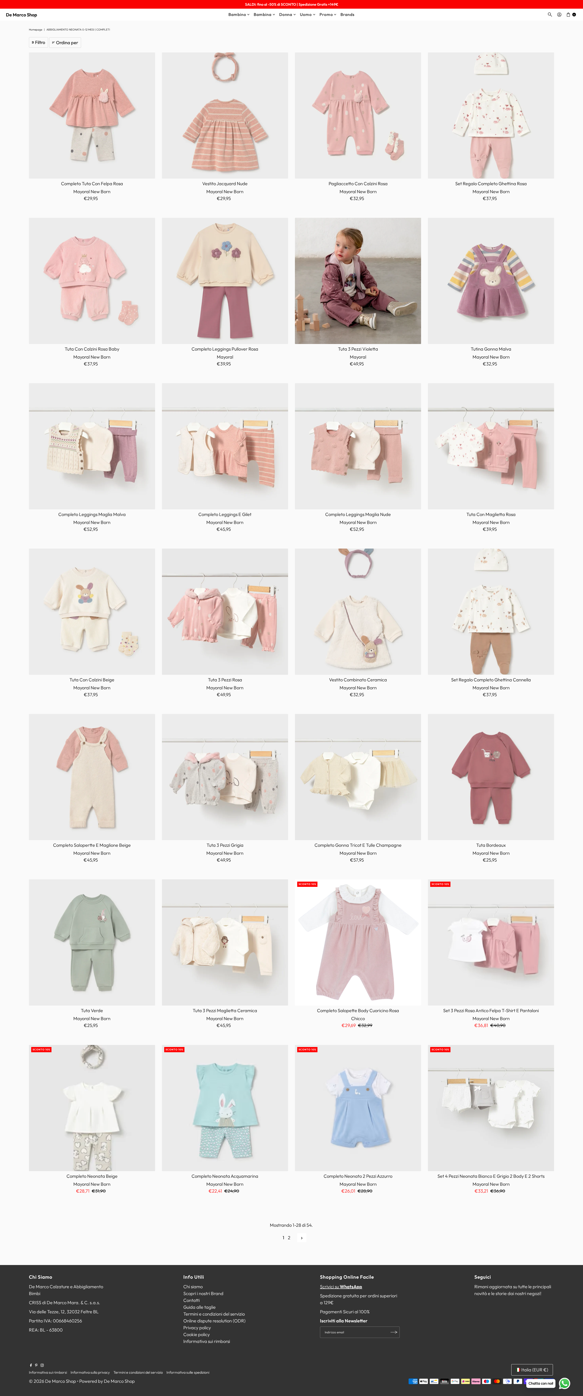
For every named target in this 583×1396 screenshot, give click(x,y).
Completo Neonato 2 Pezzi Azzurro (358, 1176)
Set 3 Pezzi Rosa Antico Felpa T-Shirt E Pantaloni (491, 1010)
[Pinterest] (36, 1365)
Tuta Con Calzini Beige (91, 680)
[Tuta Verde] (92, 942)
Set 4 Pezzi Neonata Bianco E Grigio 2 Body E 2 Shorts (491, 1176)
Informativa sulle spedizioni (187, 1372)
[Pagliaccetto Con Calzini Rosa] (358, 115)
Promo (326, 14)
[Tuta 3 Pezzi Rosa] (225, 612)
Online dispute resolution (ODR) (214, 1321)
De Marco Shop (21, 15)
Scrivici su (341, 1286)
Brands (347, 14)
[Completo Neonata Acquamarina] (225, 1108)
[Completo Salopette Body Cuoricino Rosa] (358, 942)
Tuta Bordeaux (491, 845)
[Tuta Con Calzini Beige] (92, 612)
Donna (285, 14)
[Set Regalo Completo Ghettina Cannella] (491, 612)
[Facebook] (31, 1365)
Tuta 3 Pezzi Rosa (225, 680)
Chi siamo (193, 1286)
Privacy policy (197, 1327)
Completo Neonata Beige (92, 1176)
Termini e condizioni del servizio (214, 1314)
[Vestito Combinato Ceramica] (358, 612)
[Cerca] (550, 14)
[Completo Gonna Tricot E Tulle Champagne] (358, 777)
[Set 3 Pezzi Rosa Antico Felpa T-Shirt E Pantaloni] (491, 942)
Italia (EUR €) (534, 1370)
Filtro (40, 42)
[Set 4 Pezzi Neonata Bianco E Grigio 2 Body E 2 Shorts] (491, 1108)
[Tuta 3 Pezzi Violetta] (358, 281)
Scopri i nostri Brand (203, 1293)
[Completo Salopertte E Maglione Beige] (92, 777)
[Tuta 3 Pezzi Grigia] (225, 777)
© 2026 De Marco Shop (52, 1381)
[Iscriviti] (394, 1332)
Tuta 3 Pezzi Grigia (225, 845)
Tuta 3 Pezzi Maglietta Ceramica (225, 1010)
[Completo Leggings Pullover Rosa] (225, 281)
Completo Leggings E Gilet (224, 514)
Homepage (35, 29)
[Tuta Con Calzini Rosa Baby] (92, 281)
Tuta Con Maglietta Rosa (491, 514)
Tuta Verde (92, 1010)
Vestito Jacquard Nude (225, 183)
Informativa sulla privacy (90, 1372)
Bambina (262, 14)
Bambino (237, 14)
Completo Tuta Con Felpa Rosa (92, 183)
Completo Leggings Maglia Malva (92, 514)
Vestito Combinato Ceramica (358, 680)
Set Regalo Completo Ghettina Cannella (491, 680)
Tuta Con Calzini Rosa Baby (92, 349)
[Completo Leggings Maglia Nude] (358, 446)
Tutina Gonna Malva (491, 349)
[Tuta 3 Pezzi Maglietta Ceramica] (225, 942)
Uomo (306, 14)
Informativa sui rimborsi (206, 1341)
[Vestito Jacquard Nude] (225, 115)
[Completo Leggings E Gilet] (225, 446)
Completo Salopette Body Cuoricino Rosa (358, 1010)
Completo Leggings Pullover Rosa (225, 349)
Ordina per (67, 42)
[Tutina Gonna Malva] (491, 281)
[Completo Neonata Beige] (92, 1108)
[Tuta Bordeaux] (491, 777)
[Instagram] (42, 1365)
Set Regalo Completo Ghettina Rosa (491, 183)
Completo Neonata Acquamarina (225, 1176)
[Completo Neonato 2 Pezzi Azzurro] (358, 1108)
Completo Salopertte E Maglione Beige (92, 845)
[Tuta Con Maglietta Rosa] (491, 446)
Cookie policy (196, 1334)
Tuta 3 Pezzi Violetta (358, 349)
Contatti (191, 1300)
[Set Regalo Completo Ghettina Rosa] (491, 115)
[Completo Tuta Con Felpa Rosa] (92, 115)
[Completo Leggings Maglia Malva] (92, 446)
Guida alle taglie (199, 1307)
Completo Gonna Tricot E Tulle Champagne (358, 845)
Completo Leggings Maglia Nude (358, 514)
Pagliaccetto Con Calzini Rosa (358, 183)
